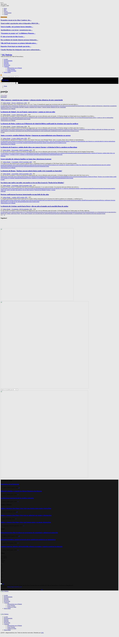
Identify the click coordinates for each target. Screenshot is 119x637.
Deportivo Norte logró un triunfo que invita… (16, 46)
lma (42, 589)
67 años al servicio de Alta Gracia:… (13, 36)
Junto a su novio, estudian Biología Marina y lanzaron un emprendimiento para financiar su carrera (36, 135)
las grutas (23, 142)
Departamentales (8, 60)
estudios (59, 200)
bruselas (36, 129)
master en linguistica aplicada (12, 131)
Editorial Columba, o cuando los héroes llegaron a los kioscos (21, 491)
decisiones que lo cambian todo (59, 212)
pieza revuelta (85, 106)
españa (45, 117)
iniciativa (52, 188)
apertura (32, 212)
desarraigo (69, 212)
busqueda (20, 117)
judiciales (70, 200)
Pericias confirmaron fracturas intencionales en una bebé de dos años (25, 194)
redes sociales (9, 119)
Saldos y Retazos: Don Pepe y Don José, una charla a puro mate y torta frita (26, 508)
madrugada (6, 166)
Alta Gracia (21, 200)
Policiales (6, 63)
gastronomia (82, 153)
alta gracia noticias (10, 106)
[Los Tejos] (4, 95)
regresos (14, 119)
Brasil (16, 117)
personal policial (23, 166)
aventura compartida (40, 153)
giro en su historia (97, 212)
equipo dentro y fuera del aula (49, 141)
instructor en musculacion (108, 212)
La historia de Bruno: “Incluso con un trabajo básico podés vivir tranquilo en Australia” (31, 171)
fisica (54, 165)
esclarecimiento (53, 200)
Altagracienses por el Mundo (14, 68)
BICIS (32, 129)
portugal (68, 213)
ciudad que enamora (59, 153)
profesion (45, 154)
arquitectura (37, 212)
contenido (30, 117)
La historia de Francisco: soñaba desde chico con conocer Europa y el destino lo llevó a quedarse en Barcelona (39, 147)
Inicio (5, 8)
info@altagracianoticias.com (14, 586)
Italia (85, 176)
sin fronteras (51, 154)
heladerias (43, 188)
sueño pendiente (52, 131)
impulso (48, 188)
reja (107, 106)
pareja (80, 106)
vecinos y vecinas (50, 190)
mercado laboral (24, 131)
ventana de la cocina (10, 107)
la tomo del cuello (104, 165)
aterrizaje (32, 153)
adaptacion (3, 176)
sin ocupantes (111, 106)
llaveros (28, 142)
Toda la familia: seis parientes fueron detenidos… (17, 27)
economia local (33, 188)
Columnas (6, 66)
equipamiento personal (58, 106)
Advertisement (7, 12)
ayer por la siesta (28, 106)
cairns (37, 176)
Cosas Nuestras (11, 69)
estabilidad (65, 176)
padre (90, 200)
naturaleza (17, 178)
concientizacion (19, 141)
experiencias (56, 129)
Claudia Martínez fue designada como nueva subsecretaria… (21, 50)
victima (47, 166)
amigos (17, 188)
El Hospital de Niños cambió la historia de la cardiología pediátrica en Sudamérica (28, 539)
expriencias (50, 117)
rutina (18, 119)
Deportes (6, 62)
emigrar (57, 176)
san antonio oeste (45, 142)
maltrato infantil (81, 200)
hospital (94, 165)
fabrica (54, 117)
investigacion (65, 200)
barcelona (47, 153)
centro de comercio (24, 188)
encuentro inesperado (38, 117)
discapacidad (46, 200)
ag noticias (3, 106)
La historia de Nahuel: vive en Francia (72, 117)
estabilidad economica (47, 129)
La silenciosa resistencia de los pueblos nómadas (17, 498)
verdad (37, 201)
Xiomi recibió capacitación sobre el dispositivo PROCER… (20, 23)
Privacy (6, 11)
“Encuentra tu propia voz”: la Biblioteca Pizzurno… (18, 33)
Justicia (98, 165)
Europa (78, 212)
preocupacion (35, 166)
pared (14, 166)
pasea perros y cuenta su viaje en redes (99, 117)
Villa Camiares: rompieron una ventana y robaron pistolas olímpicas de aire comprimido (32, 100)
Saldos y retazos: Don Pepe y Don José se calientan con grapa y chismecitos (26, 515)
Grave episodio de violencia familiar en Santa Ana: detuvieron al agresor (26, 159)
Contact (6, 14)
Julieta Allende (6, 103)
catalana (52, 153)
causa (34, 200)
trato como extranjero (85, 213)
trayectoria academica (61, 131)
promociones (102, 188)
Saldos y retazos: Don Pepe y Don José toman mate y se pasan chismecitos (26, 522)
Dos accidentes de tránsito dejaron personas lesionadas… (19, 40)
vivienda (28, 119)
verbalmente (42, 166)
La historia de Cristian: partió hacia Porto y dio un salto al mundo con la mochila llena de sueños (34, 206)
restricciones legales (31, 201)
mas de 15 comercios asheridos (66, 188)
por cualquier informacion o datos (97, 106)
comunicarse (42, 106)
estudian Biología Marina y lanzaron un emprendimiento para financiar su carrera (77, 141)
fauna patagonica (8, 142)
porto (64, 213)
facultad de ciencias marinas (105, 141)
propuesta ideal (110, 188)
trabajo (21, 119)
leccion (33, 154)
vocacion (76, 131)
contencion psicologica (42, 165)
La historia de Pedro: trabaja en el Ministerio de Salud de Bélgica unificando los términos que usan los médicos (39, 123)
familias (38, 188)
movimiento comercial (79, 188)
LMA (42, 632)
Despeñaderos (39, 200)
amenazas (22, 165)
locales (31, 142)
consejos (25, 117)
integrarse (87, 153)
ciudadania (41, 176)
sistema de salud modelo (41, 131)
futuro (57, 117)
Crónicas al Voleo (11, 71)
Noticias (77, 106)
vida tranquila (97, 213)
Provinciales (7, 65)
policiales (29, 166)
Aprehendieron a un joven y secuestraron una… (17, 30)
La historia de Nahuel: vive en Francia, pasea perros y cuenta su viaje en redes (28, 112)
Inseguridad (4, 97)
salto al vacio (73, 213)
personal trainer (59, 213)
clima (45, 176)
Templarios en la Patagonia (10, 484)
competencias (36, 106)
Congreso (25, 141)
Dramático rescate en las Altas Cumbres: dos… (16, 20)
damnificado (49, 106)
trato (58, 154)
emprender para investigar (35, 141)
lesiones (75, 200)
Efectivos (50, 165)
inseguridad (72, 106)
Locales (6, 59)
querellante (23, 201)
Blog (5, 10)
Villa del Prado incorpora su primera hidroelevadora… (19, 43)
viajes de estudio (57, 142)
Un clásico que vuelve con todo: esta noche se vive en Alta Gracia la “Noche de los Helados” (32, 182)
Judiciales (3, 191)
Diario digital (7, 72)
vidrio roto (18, 107)
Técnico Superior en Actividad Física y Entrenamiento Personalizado (44, 178)
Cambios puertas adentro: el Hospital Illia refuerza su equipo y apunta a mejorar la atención (31, 546)
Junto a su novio (17, 142)
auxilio (34, 165)
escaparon (66, 106)
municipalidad (88, 188)
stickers (51, 142)
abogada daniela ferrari (6, 200)
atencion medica (29, 165)
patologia (97, 200)
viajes (24, 119)
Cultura (53, 176)
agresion (8, 165)
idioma (61, 117)
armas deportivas (19, 106)
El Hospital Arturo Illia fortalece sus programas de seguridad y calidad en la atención (29, 532)
